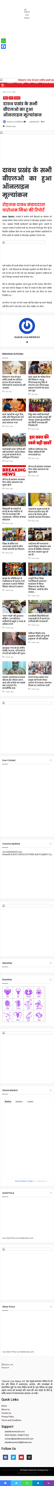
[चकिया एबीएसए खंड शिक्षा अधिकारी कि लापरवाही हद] (40, 439)
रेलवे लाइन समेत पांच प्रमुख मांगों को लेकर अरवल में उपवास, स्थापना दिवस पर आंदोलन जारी (40, 681)
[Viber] (48, 1483)
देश (29, 82)
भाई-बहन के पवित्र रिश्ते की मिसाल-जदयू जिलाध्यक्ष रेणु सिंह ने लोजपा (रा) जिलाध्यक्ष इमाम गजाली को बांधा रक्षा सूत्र (39, 384)
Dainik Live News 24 (9, 1470)
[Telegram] (37, 1483)
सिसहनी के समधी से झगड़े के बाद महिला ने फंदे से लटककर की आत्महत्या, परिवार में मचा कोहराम (14, 514)
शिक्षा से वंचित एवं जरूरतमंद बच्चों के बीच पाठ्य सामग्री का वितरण (13, 546)
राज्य (11, 98)
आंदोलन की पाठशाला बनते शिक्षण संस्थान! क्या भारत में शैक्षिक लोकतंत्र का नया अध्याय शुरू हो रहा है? (39, 549)
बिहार (14, 92)
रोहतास (17, 98)
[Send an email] (25, 122)
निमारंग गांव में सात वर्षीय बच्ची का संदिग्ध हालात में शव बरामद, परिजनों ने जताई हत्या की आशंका (14, 382)
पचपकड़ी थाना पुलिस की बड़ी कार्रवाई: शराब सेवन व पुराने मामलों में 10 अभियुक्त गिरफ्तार (13, 453)
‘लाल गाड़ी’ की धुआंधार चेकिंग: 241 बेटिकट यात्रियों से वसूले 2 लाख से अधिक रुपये (13, 620)
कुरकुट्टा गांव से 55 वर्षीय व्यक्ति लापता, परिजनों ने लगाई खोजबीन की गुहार (13, 650)
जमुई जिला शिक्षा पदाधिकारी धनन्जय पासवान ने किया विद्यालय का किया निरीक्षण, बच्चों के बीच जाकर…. (38, 585)
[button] (3, 85)
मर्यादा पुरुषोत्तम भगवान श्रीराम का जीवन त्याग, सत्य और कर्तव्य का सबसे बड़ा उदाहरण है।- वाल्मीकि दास (13, 683)
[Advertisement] (27, 51)
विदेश (36, 82)
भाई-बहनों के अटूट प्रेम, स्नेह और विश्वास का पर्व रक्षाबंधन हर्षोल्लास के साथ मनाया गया (13, 418)
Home (10, 82)
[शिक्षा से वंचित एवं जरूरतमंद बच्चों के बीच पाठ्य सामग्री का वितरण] (14, 534)
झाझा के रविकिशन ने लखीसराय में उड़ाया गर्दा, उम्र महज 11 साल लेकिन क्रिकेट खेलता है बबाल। (13, 582)
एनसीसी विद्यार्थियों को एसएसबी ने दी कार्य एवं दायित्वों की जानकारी (38, 618)
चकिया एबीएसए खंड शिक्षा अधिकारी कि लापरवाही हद (37, 452)
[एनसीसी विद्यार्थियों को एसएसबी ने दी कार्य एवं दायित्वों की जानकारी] (40, 606)
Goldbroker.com (26, 1238)
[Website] (27, 342)
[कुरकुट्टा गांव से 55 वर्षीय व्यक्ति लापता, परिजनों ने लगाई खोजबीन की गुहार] (14, 638)
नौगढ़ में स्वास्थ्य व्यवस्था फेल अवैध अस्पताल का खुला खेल (13, 482)
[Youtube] (21, 1457)
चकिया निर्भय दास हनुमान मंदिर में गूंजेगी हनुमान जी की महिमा (38, 636)
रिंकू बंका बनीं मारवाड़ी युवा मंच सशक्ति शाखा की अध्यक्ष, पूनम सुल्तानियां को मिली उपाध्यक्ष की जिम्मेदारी (39, 420)
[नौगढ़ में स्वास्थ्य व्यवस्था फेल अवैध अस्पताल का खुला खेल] (14, 471)
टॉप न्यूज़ (20, 82)
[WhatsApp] (3, 41)
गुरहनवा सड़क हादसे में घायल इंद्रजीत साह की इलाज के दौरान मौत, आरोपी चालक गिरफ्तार (39, 513)
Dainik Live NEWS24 (15, 122)
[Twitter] (13, 1457)
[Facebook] (5, 1457)
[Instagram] (29, 1457)
